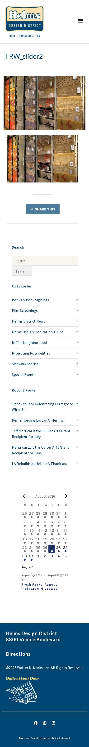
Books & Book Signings (30, 299)
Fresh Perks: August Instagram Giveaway (39, 586)
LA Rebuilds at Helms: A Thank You (39, 463)
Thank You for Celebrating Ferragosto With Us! (42, 406)
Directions (18, 654)
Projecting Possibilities (31, 353)
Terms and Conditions (30, 738)
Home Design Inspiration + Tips (37, 331)
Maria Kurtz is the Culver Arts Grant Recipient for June (40, 450)
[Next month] (66, 496)
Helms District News (28, 321)
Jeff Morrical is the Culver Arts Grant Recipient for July (41, 433)
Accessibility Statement (57, 738)
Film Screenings (25, 310)
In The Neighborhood (29, 342)
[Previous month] (24, 496)
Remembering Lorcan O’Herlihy (37, 420)
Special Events (23, 374)
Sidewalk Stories (25, 363)
